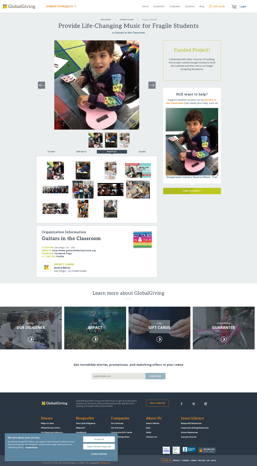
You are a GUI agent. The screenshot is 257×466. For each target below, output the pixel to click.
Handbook (81, 432)
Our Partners (117, 427)
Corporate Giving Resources (195, 427)
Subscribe (155, 376)
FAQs (148, 432)
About (145, 6)
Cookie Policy (31, 447)
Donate (59, 6)
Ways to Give (47, 423)
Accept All (99, 439)
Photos (112, 151)
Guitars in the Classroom (130, 32)
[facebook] (181, 403)
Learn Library (192, 418)
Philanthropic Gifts (50, 427)
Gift (219, 6)
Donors (47, 418)
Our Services (117, 423)
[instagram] (194, 403)
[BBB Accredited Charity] (190, 450)
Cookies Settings (99, 453)
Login (243, 6)
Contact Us (151, 436)
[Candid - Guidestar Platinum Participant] (178, 450)
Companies (174, 6)
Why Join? (80, 427)
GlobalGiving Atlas (120, 436)
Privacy (176, 460)
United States (126, 19)
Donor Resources (189, 432)
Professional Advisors (52, 432)
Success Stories (188, 436)
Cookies (185, 460)
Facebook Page (63, 253)
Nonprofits (158, 6)
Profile (60, 256)
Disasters (190, 6)
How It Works (152, 423)
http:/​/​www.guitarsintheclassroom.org (74, 250)
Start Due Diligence (85, 423)
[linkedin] (205, 403)
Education (106, 19)
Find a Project (192, 190)
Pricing (202, 460)
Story (51, 151)
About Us (154, 418)
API (208, 460)
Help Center (157, 403)
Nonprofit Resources (191, 423)
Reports (82, 151)
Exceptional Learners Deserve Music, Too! (192, 177)
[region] (61, 447)
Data (213, 460)
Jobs (148, 427)
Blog (201, 6)
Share (142, 151)
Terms (194, 460)
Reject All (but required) (99, 446)
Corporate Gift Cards (121, 432)
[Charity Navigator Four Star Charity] (168, 450)
